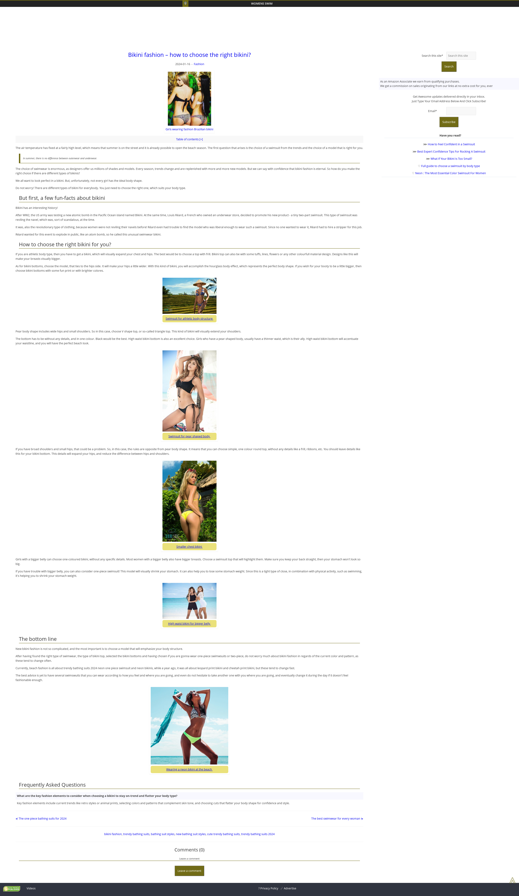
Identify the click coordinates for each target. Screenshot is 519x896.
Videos (31, 888)
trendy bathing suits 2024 (258, 834)
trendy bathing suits (136, 834)
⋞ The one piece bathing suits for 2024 (41, 818)
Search (449, 66)
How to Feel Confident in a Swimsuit (451, 144)
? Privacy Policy (268, 888)
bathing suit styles (162, 834)
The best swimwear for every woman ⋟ (337, 818)
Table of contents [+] (189, 139)
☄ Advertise (288, 888)
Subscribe (448, 122)
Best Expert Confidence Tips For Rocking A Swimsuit (451, 151)
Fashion (199, 64)
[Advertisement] (259, 28)
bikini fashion (113, 834)
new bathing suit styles (191, 834)
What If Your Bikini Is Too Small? (451, 159)
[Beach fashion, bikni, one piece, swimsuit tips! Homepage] (185, 4)
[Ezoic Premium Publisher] (11, 890)
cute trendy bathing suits (223, 834)
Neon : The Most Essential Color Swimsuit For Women (450, 173)
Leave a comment (189, 871)
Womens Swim (261, 3)
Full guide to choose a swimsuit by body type (450, 166)
